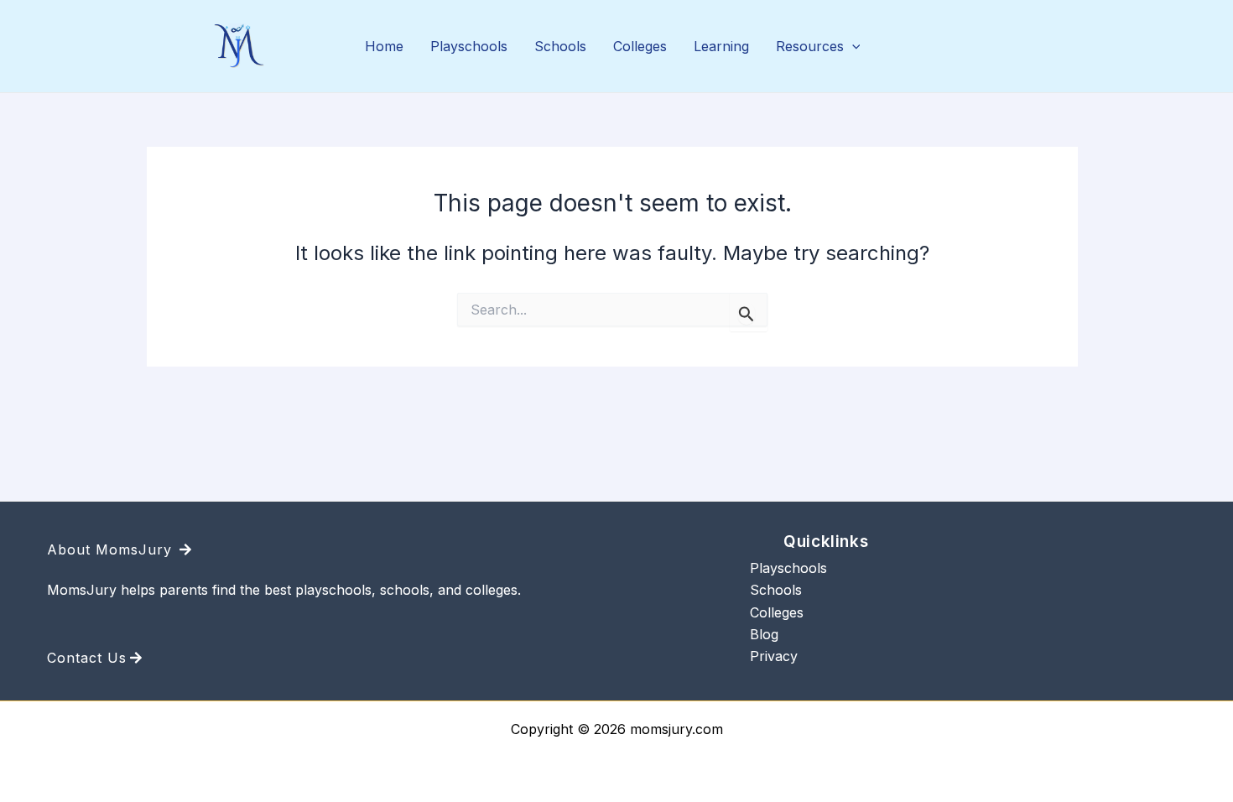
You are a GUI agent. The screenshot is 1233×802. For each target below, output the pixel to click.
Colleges (640, 46)
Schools (560, 46)
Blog (764, 634)
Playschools (468, 46)
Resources (810, 46)
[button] (852, 47)
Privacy (774, 656)
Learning (721, 46)
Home (384, 46)
